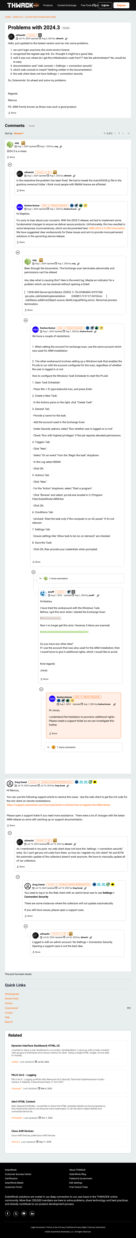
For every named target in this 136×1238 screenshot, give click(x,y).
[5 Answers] (91, 782)
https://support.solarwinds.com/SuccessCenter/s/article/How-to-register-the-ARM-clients (58, 804)
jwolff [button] (51, 592)
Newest (18, 133)
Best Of (9, 1022)
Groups (9, 1012)
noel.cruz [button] (15, 1142)
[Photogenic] (72, 205)
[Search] (95, 5)
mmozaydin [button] (16, 1118)
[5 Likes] (81, 205)
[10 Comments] (76, 205)
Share (12, 113)
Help (7, 1017)
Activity (9, 1003)
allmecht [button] (20, 35)
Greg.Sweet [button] (21, 782)
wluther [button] (14, 1062)
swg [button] (17, 143)
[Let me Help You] (86, 205)
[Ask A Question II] (23, 143)
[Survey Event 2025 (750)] (86, 782)
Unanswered (68, 1008)
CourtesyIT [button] (16, 1088)
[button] (11, 36)
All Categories (12, 994)
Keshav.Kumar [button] (32, 205)
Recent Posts (12, 998)
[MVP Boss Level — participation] (95, 782)
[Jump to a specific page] (128, 133)
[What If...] (40, 35)
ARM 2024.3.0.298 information (107, 228)
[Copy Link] (66, 38)
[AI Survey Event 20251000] (81, 782)
